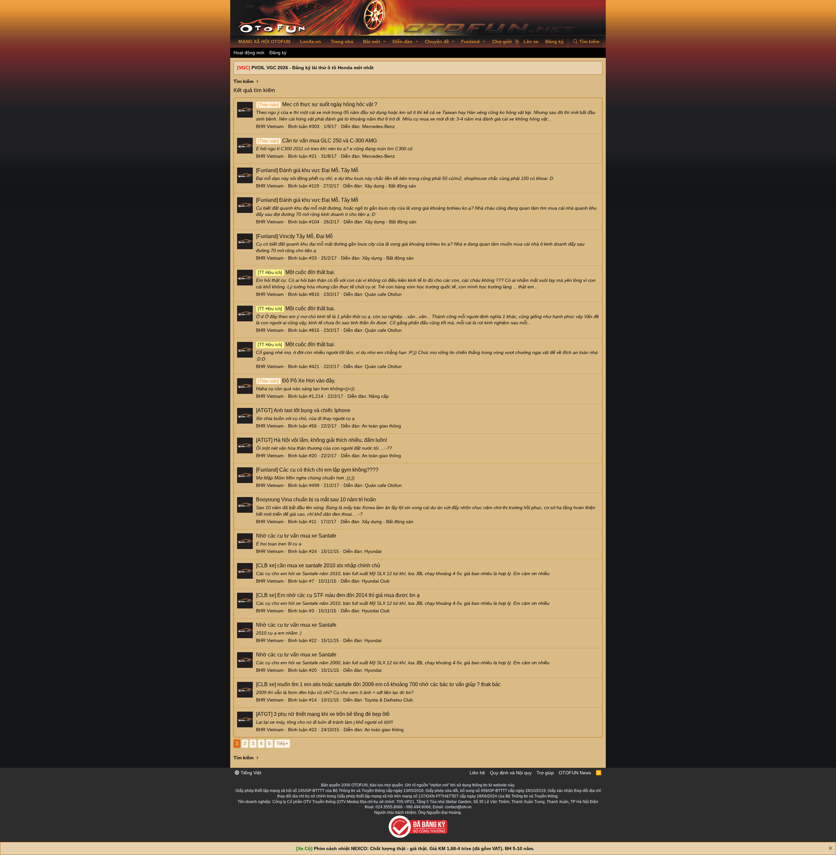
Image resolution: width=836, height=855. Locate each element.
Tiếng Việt (250, 772)
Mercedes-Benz (378, 126)
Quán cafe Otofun (383, 294)
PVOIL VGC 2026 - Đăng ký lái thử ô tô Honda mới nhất (312, 67)
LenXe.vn (310, 41)
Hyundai (372, 551)
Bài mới (371, 41)
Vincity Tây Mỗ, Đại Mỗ (294, 236)
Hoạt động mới (248, 52)
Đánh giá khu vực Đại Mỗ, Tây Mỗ (307, 170)
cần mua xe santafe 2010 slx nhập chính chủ (318, 565)
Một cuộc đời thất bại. (296, 272)
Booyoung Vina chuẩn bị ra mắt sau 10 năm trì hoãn (316, 499)
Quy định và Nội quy (511, 772)
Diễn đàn (402, 41)
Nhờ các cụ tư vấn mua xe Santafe (296, 536)
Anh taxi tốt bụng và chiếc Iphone (303, 410)
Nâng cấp (379, 396)
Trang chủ (342, 41)
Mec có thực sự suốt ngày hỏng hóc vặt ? (317, 104)
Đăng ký (277, 52)
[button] (384, 42)
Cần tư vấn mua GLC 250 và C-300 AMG (317, 140)
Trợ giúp (545, 772)
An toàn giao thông (381, 425)
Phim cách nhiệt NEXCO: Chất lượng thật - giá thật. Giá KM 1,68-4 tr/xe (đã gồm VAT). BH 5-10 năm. (424, 848)
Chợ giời (502, 41)
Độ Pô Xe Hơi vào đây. (296, 380)
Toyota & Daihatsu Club (388, 699)
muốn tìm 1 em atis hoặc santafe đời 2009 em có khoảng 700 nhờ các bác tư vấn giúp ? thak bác (378, 684)
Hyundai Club (376, 581)
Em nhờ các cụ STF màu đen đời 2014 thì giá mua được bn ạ (338, 595)
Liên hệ (477, 772)
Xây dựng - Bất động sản (390, 185)
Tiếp (281, 743)
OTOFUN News (575, 772)
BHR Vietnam (270, 126)
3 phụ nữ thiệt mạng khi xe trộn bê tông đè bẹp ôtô (323, 714)
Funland (470, 41)
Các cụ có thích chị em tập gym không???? (317, 470)
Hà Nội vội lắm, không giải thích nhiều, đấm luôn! (321, 440)
